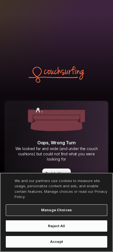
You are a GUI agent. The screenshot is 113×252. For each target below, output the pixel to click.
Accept (56, 241)
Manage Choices (56, 210)
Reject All (56, 226)
